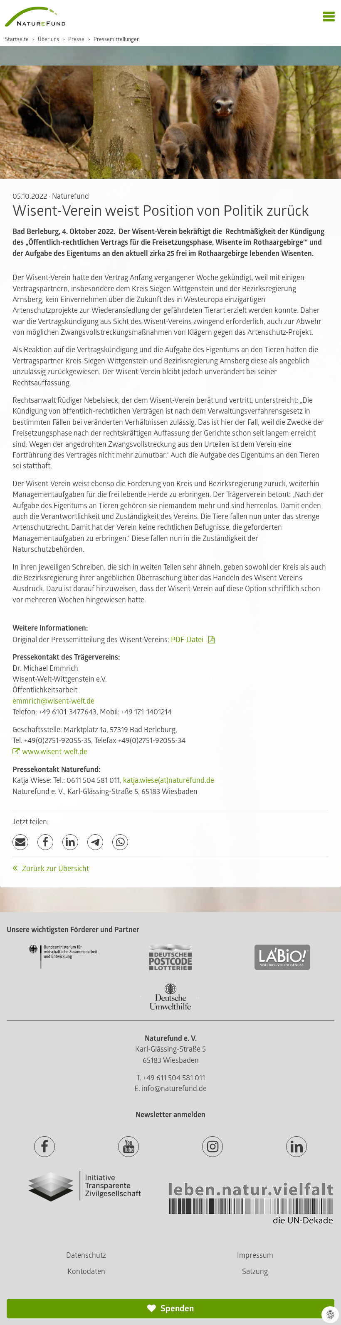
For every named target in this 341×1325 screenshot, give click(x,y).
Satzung (255, 1271)
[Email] (20, 842)
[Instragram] (212, 1147)
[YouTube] (128, 1147)
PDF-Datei (187, 640)
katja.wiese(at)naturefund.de (168, 780)
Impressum (255, 1255)
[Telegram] (95, 842)
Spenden (176, 1308)
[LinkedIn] (70, 842)
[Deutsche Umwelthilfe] (170, 1008)
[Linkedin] (296, 1147)
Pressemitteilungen (117, 39)
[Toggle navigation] (329, 16)
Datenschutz (86, 1255)
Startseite (17, 39)
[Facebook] (45, 842)
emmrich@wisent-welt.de (53, 701)
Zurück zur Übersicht (54, 869)
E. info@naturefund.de (170, 1088)
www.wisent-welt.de (54, 752)
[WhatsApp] (120, 842)
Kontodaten (86, 1271)
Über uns (48, 39)
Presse (76, 39)
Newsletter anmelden (170, 1115)
